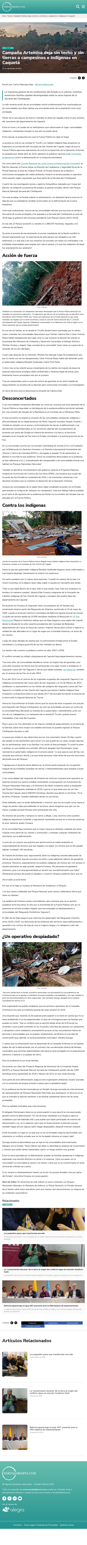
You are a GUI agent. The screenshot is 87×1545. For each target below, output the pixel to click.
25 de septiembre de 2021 (11, 68)
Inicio (4, 16)
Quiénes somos (67, 1525)
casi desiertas (69, 669)
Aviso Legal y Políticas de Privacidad (41, 1525)
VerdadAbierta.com (61, 1492)
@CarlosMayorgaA (44, 84)
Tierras (9, 16)
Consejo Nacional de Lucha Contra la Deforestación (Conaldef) (50, 163)
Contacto (17, 1525)
